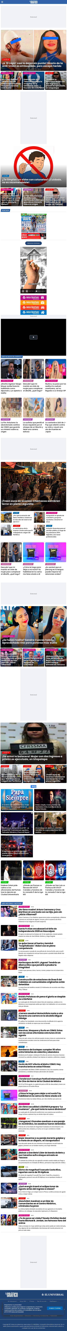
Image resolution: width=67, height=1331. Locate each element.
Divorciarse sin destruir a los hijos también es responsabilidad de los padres (50, 830)
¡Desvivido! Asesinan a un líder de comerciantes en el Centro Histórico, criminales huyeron (37, 1203)
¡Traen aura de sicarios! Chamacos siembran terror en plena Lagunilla (55, 777)
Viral (21, 940)
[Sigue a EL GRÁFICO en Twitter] (33, 1322)
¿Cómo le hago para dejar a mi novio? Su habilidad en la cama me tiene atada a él (39, 1094)
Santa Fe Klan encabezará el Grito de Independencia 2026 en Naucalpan (37, 930)
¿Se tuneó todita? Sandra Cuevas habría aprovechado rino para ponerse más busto (11, 83)
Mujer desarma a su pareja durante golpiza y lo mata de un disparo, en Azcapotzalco (41, 1139)
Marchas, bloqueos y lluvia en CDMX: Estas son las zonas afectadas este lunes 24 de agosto (40, 1033)
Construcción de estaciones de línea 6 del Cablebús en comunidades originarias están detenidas (41, 982)
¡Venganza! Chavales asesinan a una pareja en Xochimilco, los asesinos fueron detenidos (41, 1122)
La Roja (6, 59)
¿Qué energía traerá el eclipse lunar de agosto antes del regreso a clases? (38, 1187)
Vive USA (23, 1301)
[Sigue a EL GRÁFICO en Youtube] (35, 1322)
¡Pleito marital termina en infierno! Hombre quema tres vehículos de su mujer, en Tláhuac (55, 200)
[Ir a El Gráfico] (33, 2)
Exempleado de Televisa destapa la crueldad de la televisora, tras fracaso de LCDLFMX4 (34, 83)
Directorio (28, 1316)
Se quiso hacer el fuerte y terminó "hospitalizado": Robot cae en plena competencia (36, 946)
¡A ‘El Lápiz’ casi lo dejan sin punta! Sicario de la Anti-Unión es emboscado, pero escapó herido (32, 65)
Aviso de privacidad (16, 1316)
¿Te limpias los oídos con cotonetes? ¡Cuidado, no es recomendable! (32, 181)
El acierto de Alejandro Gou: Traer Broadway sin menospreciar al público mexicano (15, 807)
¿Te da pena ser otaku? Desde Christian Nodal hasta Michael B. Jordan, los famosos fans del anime (42, 1220)
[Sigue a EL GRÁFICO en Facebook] (31, 1322)
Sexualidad (23, 1090)
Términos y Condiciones (40, 1316)
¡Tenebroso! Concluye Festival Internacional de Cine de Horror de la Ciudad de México (41, 1080)
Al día (5, 176)
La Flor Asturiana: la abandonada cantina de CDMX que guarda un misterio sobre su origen (34, 200)
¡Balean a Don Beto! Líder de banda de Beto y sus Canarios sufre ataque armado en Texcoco (55, 660)
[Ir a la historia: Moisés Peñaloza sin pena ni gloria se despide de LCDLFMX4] (9, 998)
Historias (27, 189)
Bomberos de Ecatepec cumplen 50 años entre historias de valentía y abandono (39, 1050)
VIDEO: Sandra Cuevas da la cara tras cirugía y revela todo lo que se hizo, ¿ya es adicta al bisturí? (10, 198)
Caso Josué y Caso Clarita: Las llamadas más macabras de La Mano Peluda (48, 807)
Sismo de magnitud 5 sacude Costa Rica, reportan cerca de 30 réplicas (39, 1171)
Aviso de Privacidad (18, 1312)
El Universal (12, 1301)
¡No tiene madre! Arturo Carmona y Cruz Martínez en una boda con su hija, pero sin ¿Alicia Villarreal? (11, 659)
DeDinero (53, 1301)
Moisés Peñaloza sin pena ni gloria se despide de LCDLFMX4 (33, 661)
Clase (31, 1301)
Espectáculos (7, 73)
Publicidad (53, 1316)
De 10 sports (41, 1301)
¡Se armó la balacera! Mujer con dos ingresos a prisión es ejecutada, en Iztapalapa (56, 83)
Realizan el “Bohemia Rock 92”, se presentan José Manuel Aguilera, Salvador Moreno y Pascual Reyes (15, 830)
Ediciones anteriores (33, 243)
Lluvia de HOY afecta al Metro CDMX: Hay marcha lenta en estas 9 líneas (39, 1065)
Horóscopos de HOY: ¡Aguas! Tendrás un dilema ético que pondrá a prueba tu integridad (39, 965)
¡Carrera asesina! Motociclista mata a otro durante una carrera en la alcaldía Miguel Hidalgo (40, 1016)
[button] (2, 2)
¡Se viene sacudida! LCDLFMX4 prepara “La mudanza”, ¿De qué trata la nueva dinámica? (42, 1108)
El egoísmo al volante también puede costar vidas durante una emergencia (15, 853)
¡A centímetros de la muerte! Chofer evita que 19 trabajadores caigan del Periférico (11, 777)
